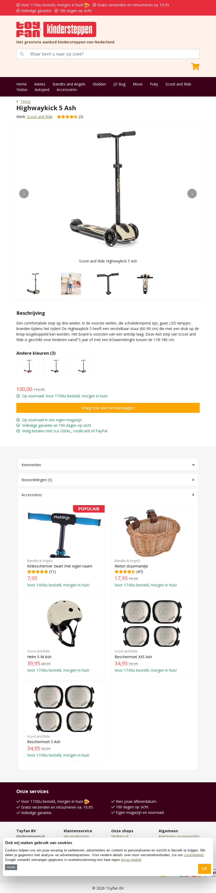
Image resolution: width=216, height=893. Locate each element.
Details (11, 867)
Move (138, 84)
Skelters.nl (119, 836)
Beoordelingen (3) (37, 479)
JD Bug (119, 84)
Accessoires (67, 89)
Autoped (42, 89)
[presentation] (24, 193)
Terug (25, 101)
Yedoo (21, 89)
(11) (63, 547)
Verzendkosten (76, 836)
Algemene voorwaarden (179, 836)
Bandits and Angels (69, 84)
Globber (99, 84)
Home (21, 84)
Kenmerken (31, 464)
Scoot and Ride (178, 84)
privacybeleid (131, 860)
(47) (146, 573)
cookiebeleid (193, 855)
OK (205, 868)
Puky (154, 84)
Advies (39, 84)
